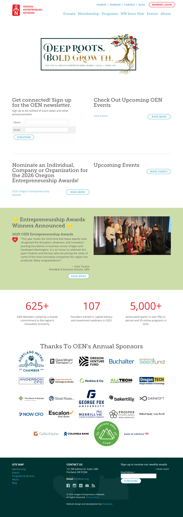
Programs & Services (23, 476)
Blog (142, 4)
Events (152, 14)
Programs (110, 14)
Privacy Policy (92, 497)
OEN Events (101, 116)
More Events (159, 171)
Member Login (162, 4)
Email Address (128, 472)
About (166, 14)
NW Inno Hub (132, 14)
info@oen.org (81, 478)
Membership (88, 14)
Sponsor (115, 4)
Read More (159, 116)
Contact (129, 4)
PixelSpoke (107, 504)
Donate (101, 4)
